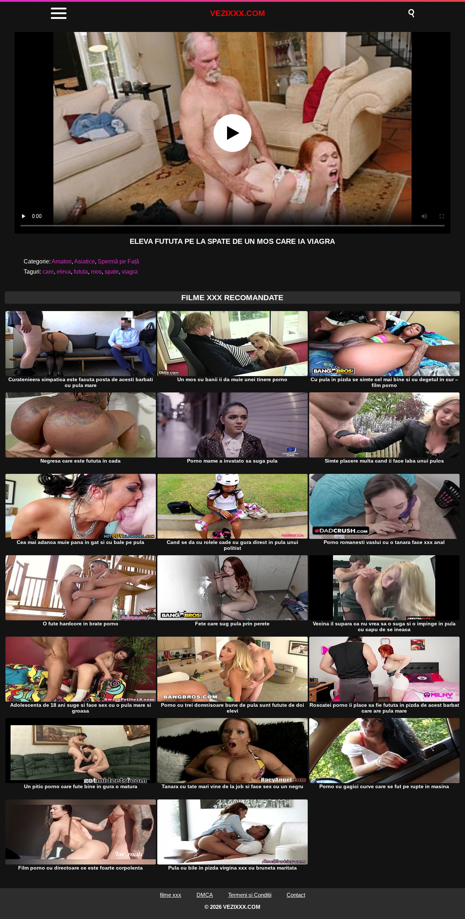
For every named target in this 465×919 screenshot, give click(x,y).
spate (112, 272)
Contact (296, 895)
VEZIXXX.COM (237, 13)
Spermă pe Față (118, 261)
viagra (130, 272)
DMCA (205, 895)
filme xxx (170, 895)
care (48, 272)
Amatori (62, 261)
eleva (64, 272)
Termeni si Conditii (249, 895)
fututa (81, 272)
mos (96, 272)
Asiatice (84, 261)
